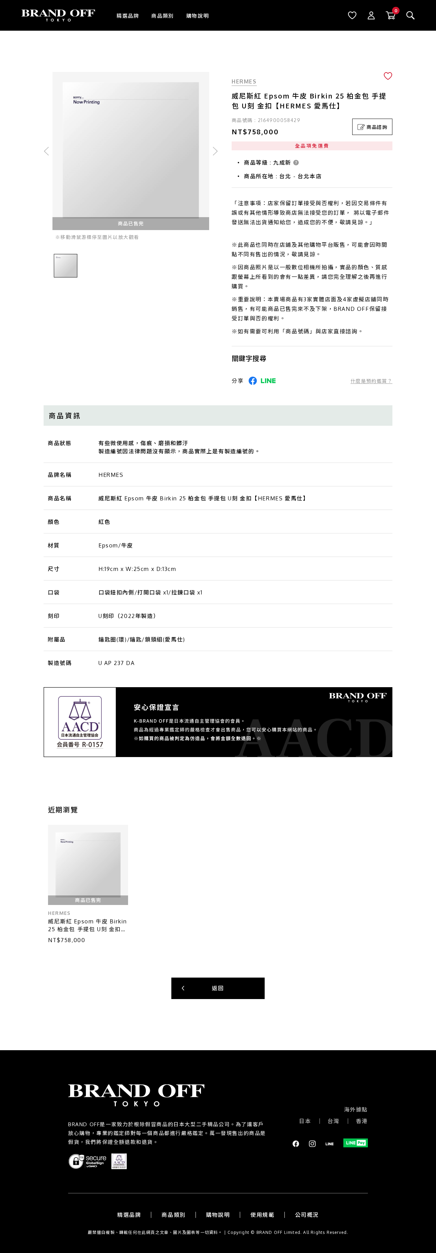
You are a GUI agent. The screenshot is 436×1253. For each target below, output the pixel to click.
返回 (218, 988)
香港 (362, 1121)
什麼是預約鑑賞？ (371, 380)
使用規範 (262, 1214)
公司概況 (307, 1214)
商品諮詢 (377, 127)
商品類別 (162, 16)
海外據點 (356, 1109)
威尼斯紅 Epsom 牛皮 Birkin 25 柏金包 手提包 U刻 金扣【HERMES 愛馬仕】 (87, 925)
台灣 (334, 1121)
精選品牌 (127, 16)
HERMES (244, 81)
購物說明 (197, 16)
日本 (305, 1121)
